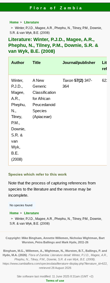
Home (14, 22)
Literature (31, 22)
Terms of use (55, 280)
